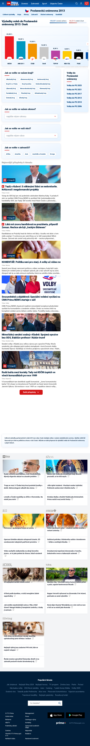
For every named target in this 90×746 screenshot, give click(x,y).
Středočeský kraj (40, 93)
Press (27, 716)
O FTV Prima (9, 713)
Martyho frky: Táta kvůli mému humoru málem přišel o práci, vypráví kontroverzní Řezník (66, 583)
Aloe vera (42, 692)
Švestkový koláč (61, 695)
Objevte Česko (56, 4)
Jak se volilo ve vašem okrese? (20, 109)
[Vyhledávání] (76, 3)
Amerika (18, 154)
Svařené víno (11, 692)
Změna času (65, 685)
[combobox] (30, 116)
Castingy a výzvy (30, 719)
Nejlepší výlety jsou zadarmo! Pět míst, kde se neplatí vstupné (21, 649)
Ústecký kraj (10, 98)
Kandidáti (59, 14)
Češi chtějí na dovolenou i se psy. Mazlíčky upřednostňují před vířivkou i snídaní (19, 637)
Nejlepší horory (41, 685)
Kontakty (28, 722)
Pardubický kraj (11, 93)
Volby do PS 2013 (74, 98)
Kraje (19, 14)
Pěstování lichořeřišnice (57, 692)
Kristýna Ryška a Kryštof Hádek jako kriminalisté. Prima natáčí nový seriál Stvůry (65, 498)
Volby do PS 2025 (74, 85)
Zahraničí (35, 4)
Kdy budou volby (16, 688)
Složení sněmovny (47, 14)
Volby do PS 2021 (74, 89)
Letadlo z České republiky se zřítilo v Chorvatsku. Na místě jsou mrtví (23, 498)
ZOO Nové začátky (31, 688)
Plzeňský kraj (25, 93)
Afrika (8, 154)
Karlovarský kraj (43, 79)
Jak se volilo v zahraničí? (17, 147)
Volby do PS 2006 (74, 106)
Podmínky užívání (11, 726)
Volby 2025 (76, 688)
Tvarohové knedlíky (29, 695)
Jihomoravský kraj (26, 79)
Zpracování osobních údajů (32, 726)
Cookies (8, 730)
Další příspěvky (29, 392)
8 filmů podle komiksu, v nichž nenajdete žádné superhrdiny (21, 595)
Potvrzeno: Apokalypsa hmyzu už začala (19, 528)
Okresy (26, 14)
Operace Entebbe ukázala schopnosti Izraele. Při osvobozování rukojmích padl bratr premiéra (22, 540)
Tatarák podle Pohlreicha (27, 692)
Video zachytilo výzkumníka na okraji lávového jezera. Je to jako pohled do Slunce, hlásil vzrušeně (23, 552)
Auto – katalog (46, 688)
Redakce (28, 733)
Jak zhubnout (12, 685)
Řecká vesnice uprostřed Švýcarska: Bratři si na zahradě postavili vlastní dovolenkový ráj (21, 660)
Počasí (80, 685)
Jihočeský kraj (11, 79)
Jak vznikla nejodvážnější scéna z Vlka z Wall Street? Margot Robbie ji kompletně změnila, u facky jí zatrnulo (23, 607)
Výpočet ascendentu (76, 692)
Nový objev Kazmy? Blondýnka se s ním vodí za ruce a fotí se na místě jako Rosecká (66, 606)
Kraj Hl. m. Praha (11, 84)
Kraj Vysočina (26, 84)
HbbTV (7, 722)
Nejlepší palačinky (46, 695)
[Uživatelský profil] (81, 3)
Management (29, 713)
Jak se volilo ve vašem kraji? (19, 73)
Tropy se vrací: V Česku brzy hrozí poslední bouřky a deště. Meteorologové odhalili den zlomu (23, 486)
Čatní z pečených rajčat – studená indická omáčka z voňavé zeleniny (66, 529)
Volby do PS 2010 (74, 102)
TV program (53, 685)
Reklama (8, 719)
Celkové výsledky (9, 14)
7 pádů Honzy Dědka (62, 688)
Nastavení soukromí (31, 738)
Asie (26, 154)
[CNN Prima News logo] (12, 3)
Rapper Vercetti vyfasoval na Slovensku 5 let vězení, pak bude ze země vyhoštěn (66, 595)
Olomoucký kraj (45, 88)
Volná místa (9, 716)
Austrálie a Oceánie (39, 154)
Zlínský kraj (23, 98)
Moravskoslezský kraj (27, 88)
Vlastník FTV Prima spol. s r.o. (13, 734)
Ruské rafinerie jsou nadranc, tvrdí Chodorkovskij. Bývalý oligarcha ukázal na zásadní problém (22, 475)
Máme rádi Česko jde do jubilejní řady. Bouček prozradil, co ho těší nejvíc (64, 475)
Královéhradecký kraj (43, 84)
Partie (74, 685)
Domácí (24, 4)
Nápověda (28, 730)
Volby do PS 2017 (74, 94)
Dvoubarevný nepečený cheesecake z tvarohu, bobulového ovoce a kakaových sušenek (64, 552)
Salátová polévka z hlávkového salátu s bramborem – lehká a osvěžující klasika (66, 540)
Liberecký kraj (11, 88)
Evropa (52, 154)
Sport (44, 4)
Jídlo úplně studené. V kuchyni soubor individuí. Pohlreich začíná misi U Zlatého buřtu (65, 486)
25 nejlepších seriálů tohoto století (17, 582)
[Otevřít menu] (3, 3)
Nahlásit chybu (10, 738)
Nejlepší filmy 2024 (26, 685)
